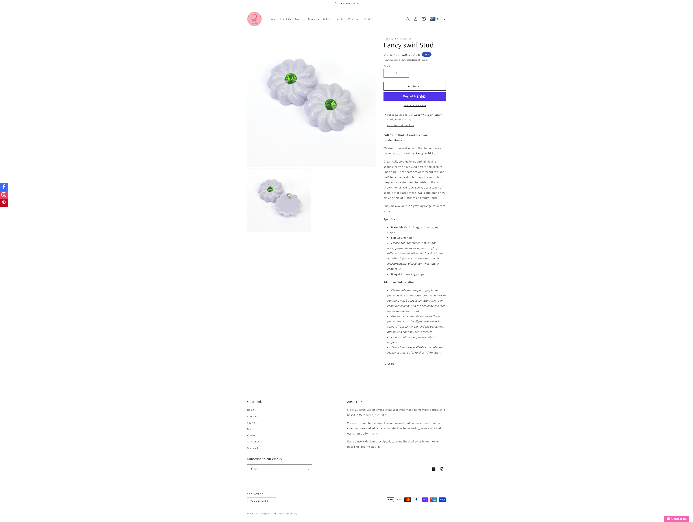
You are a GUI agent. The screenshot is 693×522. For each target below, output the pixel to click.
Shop (250, 429)
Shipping (402, 59)
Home (250, 409)
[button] (299, 19)
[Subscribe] (308, 468)
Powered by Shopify (288, 513)
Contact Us (678, 518)
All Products (254, 441)
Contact (251, 435)
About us (252, 416)
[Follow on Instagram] (4, 195)
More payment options (415, 105)
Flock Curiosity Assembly (266, 513)
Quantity (388, 66)
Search (251, 422)
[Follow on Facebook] (4, 187)
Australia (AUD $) (260, 501)
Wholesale (253, 448)
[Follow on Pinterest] (4, 203)
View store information (400, 125)
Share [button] (391, 363)
